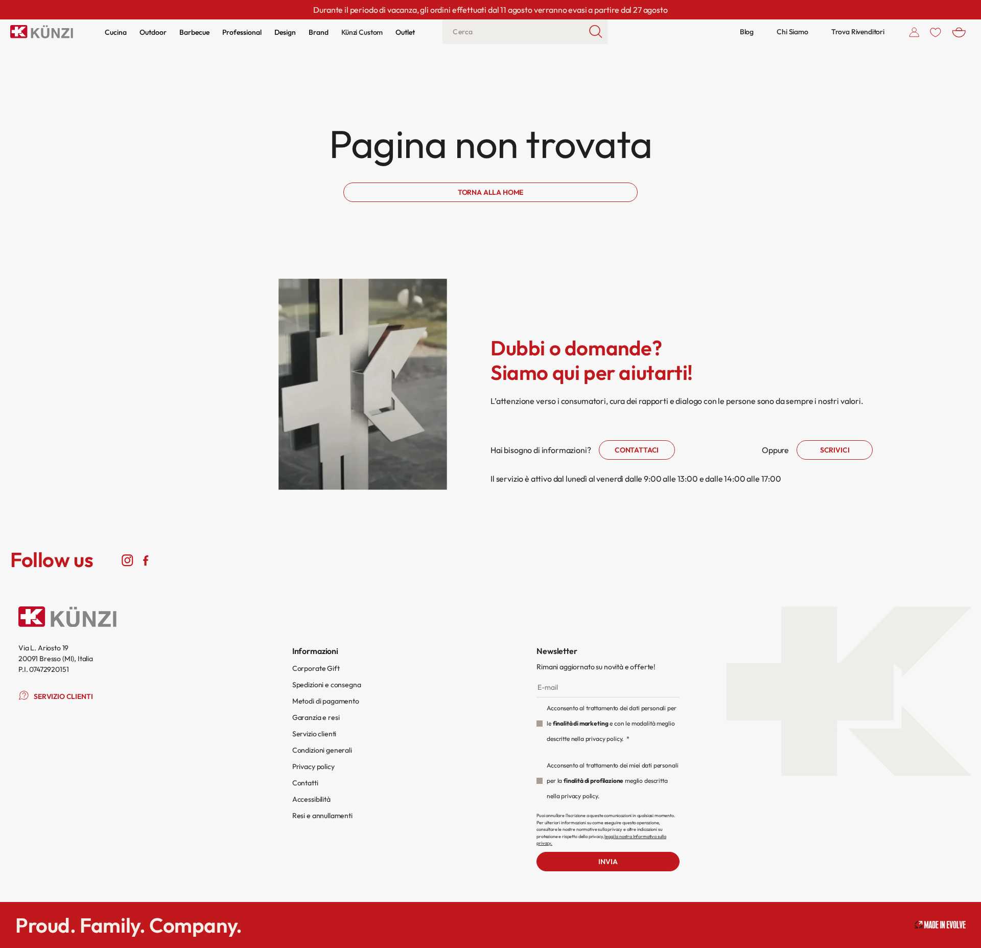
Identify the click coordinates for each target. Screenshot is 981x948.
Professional (242, 32)
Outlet (405, 32)
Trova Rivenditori (857, 31)
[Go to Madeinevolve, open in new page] (940, 925)
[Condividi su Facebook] (145, 560)
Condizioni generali (322, 750)
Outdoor (153, 32)
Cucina (116, 32)
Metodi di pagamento (325, 701)
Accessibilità (311, 799)
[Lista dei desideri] (935, 31)
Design (285, 32)
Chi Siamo (792, 31)
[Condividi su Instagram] (127, 560)
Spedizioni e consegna (326, 684)
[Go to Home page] (41, 31)
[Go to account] (914, 31)
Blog (747, 31)
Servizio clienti (314, 733)
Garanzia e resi (316, 717)
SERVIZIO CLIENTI (63, 696)
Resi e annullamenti (322, 815)
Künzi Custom (362, 32)
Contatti (305, 782)
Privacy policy (313, 766)
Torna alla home (491, 192)
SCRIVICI (835, 450)
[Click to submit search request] (596, 31)
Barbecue (194, 32)
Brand (319, 32)
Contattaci (637, 450)
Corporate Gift (316, 668)
